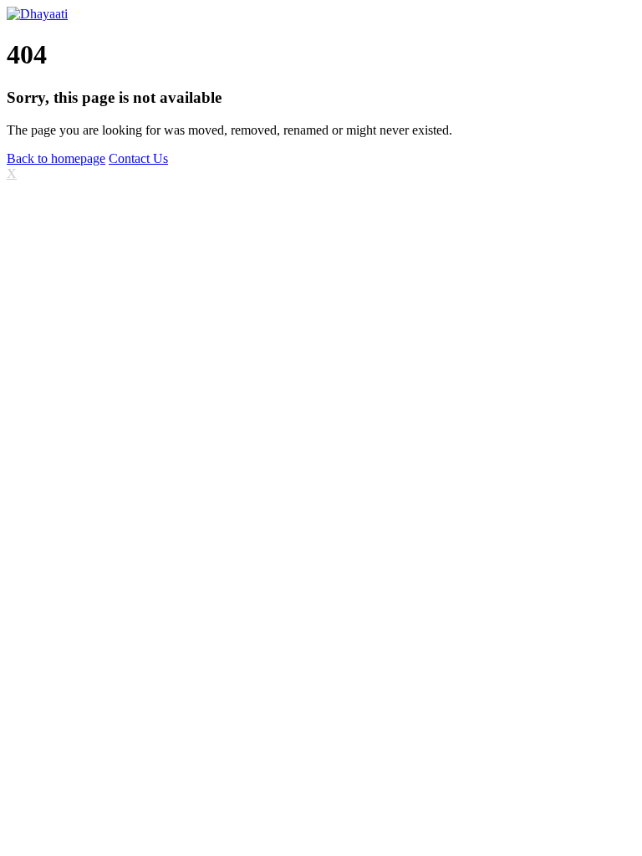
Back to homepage (56, 158)
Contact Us (138, 158)
